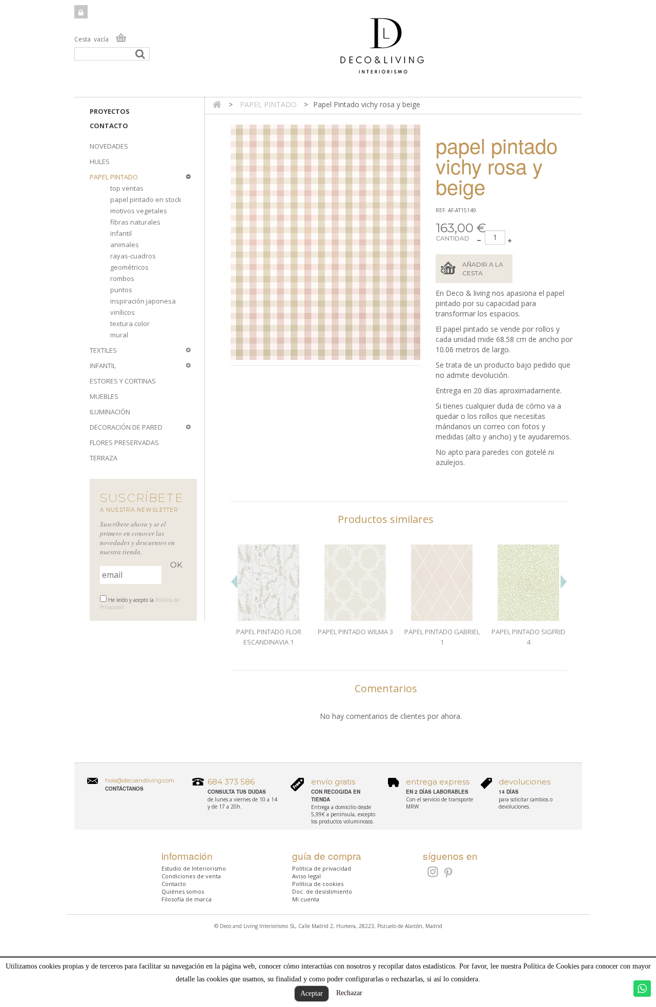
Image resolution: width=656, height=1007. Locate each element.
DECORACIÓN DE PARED (126, 427)
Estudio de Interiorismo (193, 868)
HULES (100, 161)
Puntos (121, 289)
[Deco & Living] (328, 51)
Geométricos (129, 267)
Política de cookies (317, 884)
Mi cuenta (305, 899)
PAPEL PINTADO (114, 177)
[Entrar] (81, 11)
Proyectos (110, 111)
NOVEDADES (109, 146)
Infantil (121, 233)
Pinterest (448, 873)
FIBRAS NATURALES (135, 222)
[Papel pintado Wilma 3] (355, 583)
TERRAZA (103, 457)
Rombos (122, 278)
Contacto (109, 125)
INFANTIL (103, 365)
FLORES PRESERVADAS (124, 442)
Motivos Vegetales (138, 210)
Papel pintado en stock (145, 199)
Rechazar (349, 993)
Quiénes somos (182, 891)
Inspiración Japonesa (143, 301)
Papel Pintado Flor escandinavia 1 (268, 637)
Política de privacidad (321, 868)
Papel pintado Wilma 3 (355, 631)
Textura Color (130, 323)
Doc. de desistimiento (322, 891)
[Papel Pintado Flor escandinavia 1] (269, 583)
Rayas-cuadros (133, 255)
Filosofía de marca (186, 899)
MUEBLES (104, 396)
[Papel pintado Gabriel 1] (442, 583)
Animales (124, 244)
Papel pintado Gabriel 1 (442, 637)
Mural (119, 334)
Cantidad (452, 238)
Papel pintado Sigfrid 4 (528, 637)
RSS (431, 871)
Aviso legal (306, 876)
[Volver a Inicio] (217, 104)
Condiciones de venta (191, 876)
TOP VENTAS (127, 188)
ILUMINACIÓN (110, 411)
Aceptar (311, 993)
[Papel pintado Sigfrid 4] (528, 583)
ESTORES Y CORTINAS (123, 381)
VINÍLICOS (122, 312)
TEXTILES (103, 350)
